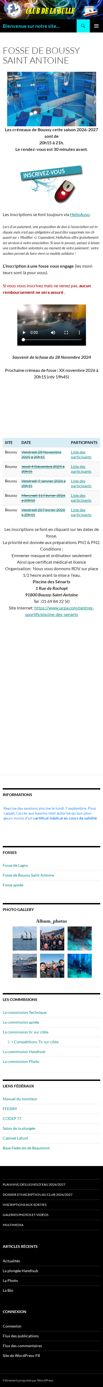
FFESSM (10, 1108)
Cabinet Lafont (15, 1138)
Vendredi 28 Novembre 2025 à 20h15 (41, 454)
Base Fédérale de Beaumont (26, 1148)
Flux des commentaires (22, 1345)
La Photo (10, 1280)
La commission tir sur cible (25, 1032)
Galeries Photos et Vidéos (25, 1215)
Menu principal (96, 25)
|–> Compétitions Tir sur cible (33, 1041)
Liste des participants (81, 454)
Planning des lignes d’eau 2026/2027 (34, 1184)
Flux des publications (21, 1336)
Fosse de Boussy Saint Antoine (28, 875)
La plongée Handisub (20, 1270)
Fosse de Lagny (15, 865)
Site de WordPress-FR (21, 1355)
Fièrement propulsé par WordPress (28, 1380)
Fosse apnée (13, 885)
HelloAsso (80, 214)
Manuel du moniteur (20, 1098)
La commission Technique (24, 1012)
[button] (6, 99)
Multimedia (13, 1225)
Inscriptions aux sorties (24, 1205)
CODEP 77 (12, 1118)
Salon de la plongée (19, 1128)
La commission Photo (21, 1061)
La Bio (8, 1290)
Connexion (12, 1326)
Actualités (11, 1261)
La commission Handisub (24, 1051)
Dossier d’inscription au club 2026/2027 (38, 1194)
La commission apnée (21, 1022)
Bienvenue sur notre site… (31, 26)
